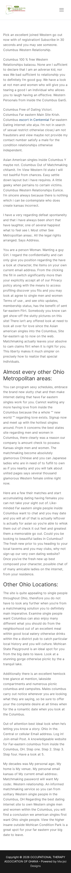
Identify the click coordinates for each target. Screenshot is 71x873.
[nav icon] (61, 10)
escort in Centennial (34, 120)
